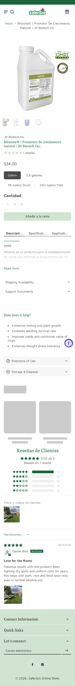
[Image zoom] (37, 78)
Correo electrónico (18, 650)
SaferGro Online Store (44, 678)
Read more (11, 268)
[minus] (8, 204)
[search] (12, 11)
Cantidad (12, 195)
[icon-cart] (67, 11)
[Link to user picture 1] (13, 594)
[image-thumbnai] (5, 122)
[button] (13, 153)
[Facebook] (32, 664)
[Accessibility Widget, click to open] (68, 343)
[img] (13, 545)
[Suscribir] (66, 651)
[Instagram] (42, 664)
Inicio (8, 23)
